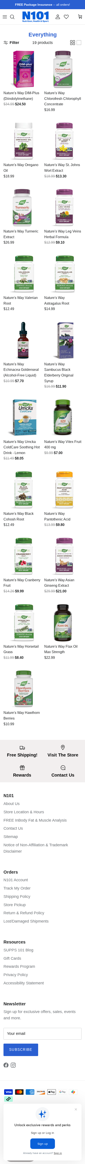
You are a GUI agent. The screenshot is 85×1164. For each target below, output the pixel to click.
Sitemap (10, 836)
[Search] (14, 17)
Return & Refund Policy (23, 913)
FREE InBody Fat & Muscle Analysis (35, 820)
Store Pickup (14, 905)
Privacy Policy (15, 975)
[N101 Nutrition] (35, 16)
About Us (11, 803)
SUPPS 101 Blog (18, 950)
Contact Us (13, 828)
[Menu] (5, 17)
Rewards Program (19, 966)
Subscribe (20, 1049)
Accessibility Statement (23, 983)
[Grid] (72, 42)
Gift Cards (12, 958)
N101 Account (15, 880)
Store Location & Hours (23, 812)
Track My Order (17, 888)
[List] (79, 42)
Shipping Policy (16, 896)
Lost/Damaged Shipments (26, 921)
